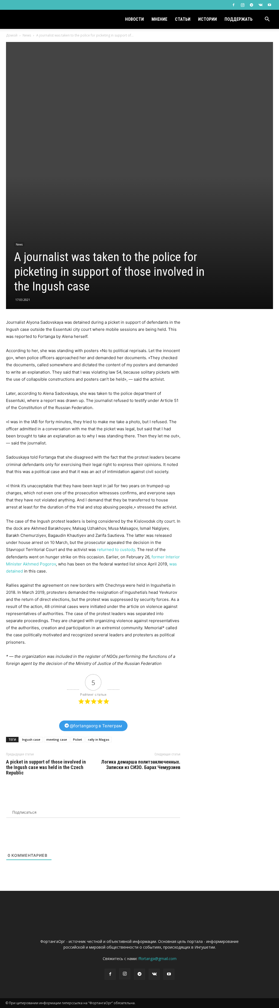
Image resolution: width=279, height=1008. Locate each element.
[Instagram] (242, 5)
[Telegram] (251, 5)
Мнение (159, 19)
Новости (134, 19)
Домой (11, 35)
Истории (207, 19)
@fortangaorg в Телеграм (95, 725)
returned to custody (116, 549)
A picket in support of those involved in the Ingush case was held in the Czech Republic (46, 767)
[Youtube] (269, 5)
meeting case (56, 739)
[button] (267, 19)
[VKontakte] (260, 5)
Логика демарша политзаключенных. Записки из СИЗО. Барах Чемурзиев (140, 764)
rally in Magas (98, 739)
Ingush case (31, 739)
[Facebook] (233, 5)
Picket (77, 739)
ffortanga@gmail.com (157, 958)
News (27, 35)
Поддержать (239, 19)
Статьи (182, 19)
